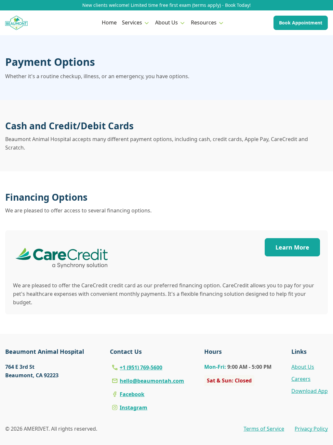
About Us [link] (302, 366)
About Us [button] (166, 22)
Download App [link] (309, 391)
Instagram (133, 407)
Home (109, 22)
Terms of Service (264, 428)
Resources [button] (204, 22)
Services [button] (132, 22)
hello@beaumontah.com (152, 380)
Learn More (292, 247)
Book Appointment (300, 23)
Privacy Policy (311, 428)
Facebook (132, 394)
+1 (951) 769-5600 (141, 367)
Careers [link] (301, 378)
